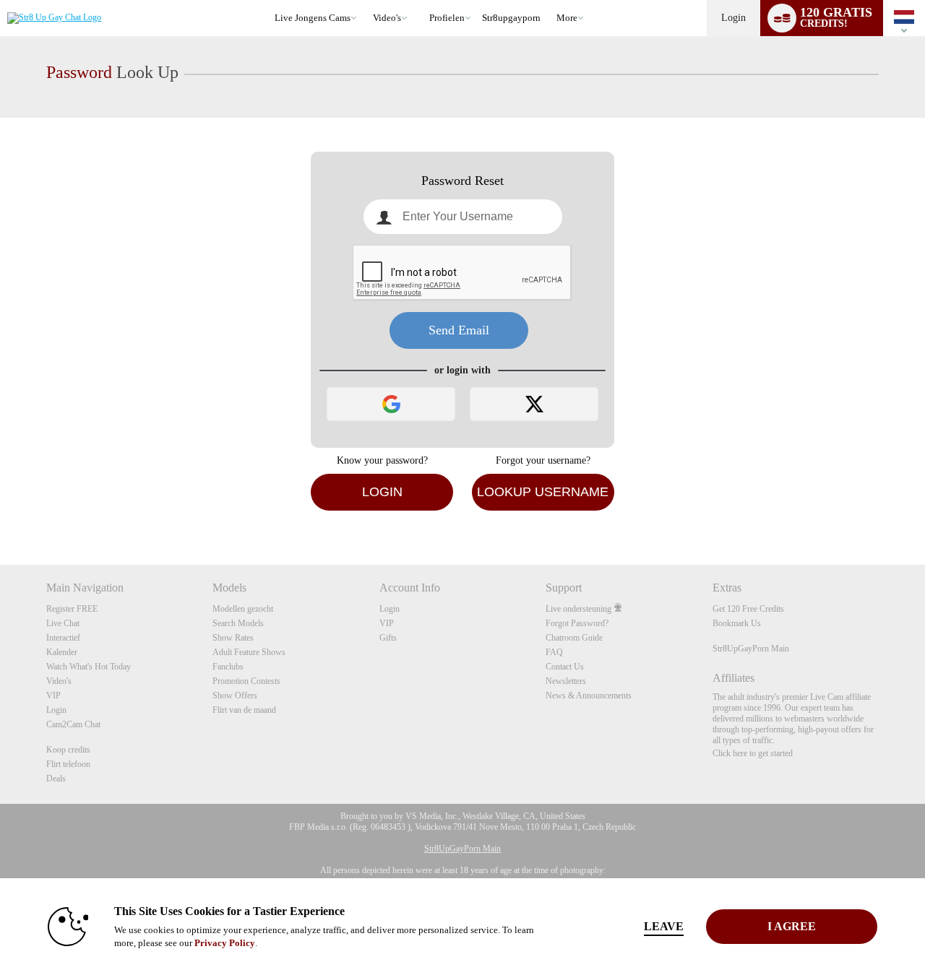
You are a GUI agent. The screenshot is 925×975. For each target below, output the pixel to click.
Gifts (388, 638)
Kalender (61, 652)
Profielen (447, 17)
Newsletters (566, 681)
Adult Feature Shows (248, 652)
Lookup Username (542, 492)
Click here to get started (753, 753)
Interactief (63, 638)
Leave (664, 926)
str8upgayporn (511, 17)
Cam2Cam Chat (73, 724)
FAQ (554, 652)
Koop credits (68, 750)
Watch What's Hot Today (88, 667)
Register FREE (72, 609)
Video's (387, 17)
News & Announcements (589, 695)
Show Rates (233, 638)
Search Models (238, 623)
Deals (56, 779)
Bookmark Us (737, 623)
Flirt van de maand (244, 710)
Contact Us (565, 667)
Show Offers (234, 695)
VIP (53, 695)
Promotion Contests (246, 681)
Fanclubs (228, 667)
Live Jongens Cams (312, 17)
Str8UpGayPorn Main (751, 649)
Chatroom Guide (574, 638)
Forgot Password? (577, 623)
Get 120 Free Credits (748, 609)
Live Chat (62, 623)
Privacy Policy (224, 942)
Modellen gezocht (242, 609)
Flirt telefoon (68, 764)
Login (733, 17)
